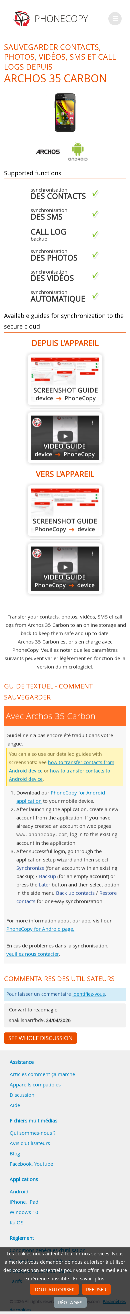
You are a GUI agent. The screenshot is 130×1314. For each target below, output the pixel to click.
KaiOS (16, 1222)
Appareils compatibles (35, 1084)
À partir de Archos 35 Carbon (65, 379)
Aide (15, 1105)
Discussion (22, 1094)
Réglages (70, 1302)
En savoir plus (88, 1279)
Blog (15, 1153)
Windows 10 (24, 1212)
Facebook (21, 1163)
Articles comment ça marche (42, 1074)
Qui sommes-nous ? (32, 1132)
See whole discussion (40, 1038)
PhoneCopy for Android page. (40, 928)
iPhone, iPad (24, 1201)
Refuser (96, 1289)
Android (19, 1191)
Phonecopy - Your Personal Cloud (51, 18)
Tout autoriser (54, 1289)
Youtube (43, 1163)
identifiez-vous (88, 994)
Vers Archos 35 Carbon (65, 510)
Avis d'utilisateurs (30, 1143)
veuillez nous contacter (32, 953)
